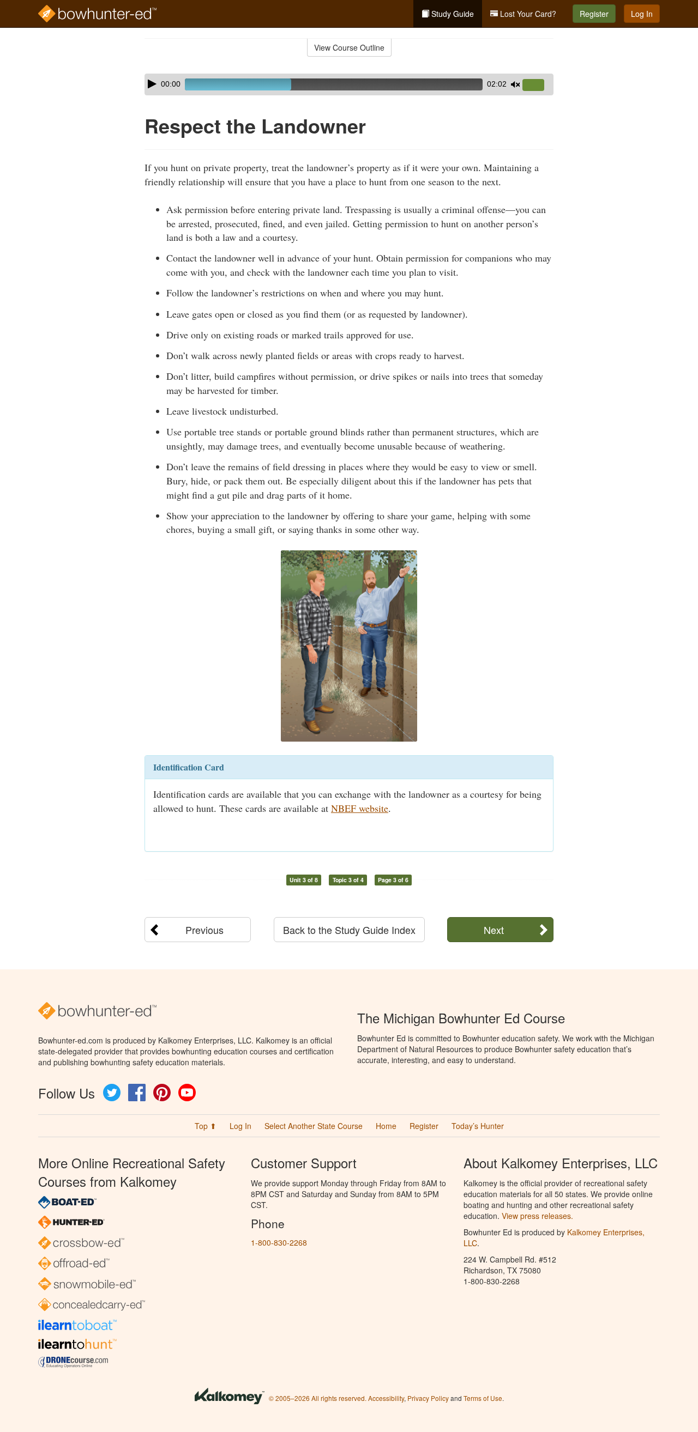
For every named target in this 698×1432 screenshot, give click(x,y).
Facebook (137, 1092)
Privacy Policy (428, 1398)
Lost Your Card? (527, 13)
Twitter (112, 1092)
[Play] (152, 84)
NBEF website (359, 808)
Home (386, 1125)
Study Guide (451, 13)
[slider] (537, 85)
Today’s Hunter (478, 1125)
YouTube (187, 1092)
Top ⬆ (205, 1125)
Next (494, 930)
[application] (349, 84)
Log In (642, 13)
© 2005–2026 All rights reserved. (317, 1398)
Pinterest (162, 1092)
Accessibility (386, 1398)
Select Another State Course (313, 1125)
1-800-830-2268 (279, 1242)
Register (594, 13)
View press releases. (537, 1215)
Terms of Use (483, 1398)
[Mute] (515, 84)
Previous (204, 930)
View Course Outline (349, 47)
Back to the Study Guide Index (349, 930)
